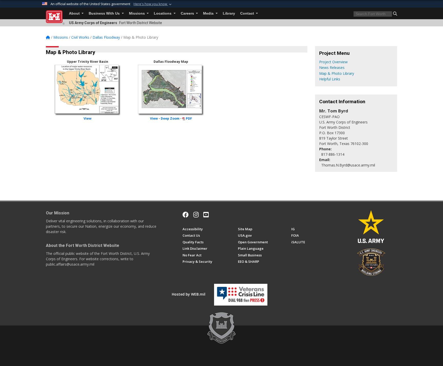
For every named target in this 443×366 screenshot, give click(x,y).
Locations (163, 13)
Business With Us (105, 13)
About (75, 13)
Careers (188, 13)
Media (209, 13)
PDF (189, 118)
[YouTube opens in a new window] (206, 214)
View (88, 118)
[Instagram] (196, 214)
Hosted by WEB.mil (188, 294)
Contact (247, 13)
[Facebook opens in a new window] (186, 214)
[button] (153, 4)
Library (229, 13)
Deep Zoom (170, 118)
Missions (137, 13)
